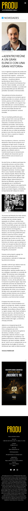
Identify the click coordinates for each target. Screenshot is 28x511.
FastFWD (14, 462)
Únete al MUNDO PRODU (14, 436)
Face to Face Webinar (14, 463)
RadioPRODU (14, 457)
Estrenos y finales (14, 459)
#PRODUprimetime (14, 452)
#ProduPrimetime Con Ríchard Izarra (14, 454)
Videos (14, 465)
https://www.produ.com (14, 449)
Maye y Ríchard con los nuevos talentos (14, 460)
